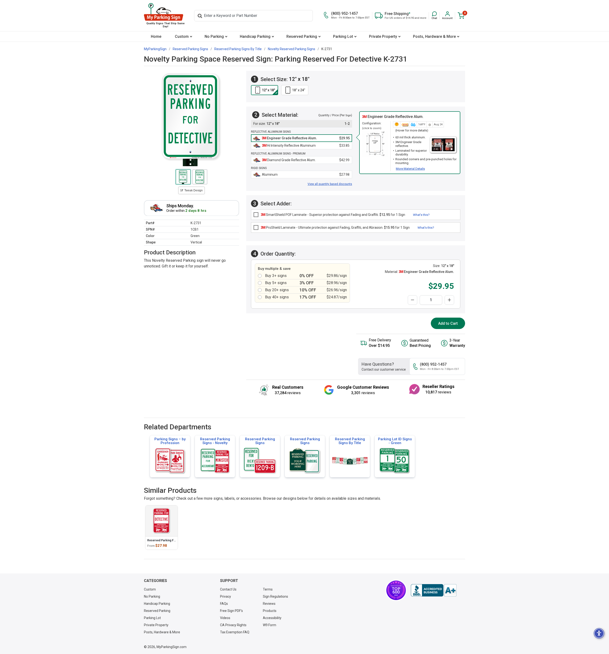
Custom (182, 36)
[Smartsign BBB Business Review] (434, 590)
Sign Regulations (275, 596)
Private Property (383, 36)
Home (156, 36)
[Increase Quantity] (449, 300)
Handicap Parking (255, 36)
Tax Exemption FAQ (234, 632)
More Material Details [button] (410, 168)
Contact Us (228, 589)
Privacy (225, 596)
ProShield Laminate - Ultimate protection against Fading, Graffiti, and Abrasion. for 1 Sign (335, 227)
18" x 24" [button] (298, 90)
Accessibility (272, 618)
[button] (434, 15)
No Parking (214, 36)
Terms (268, 589)
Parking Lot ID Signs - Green (395, 441)
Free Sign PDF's (231, 611)
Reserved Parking (301, 36)
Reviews (269, 604)
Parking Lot (343, 36)
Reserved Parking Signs (260, 441)
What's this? (421, 215)
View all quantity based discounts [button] (330, 184)
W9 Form (269, 625)
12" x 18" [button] (268, 90)
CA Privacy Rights (233, 625)
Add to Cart (448, 323)
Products (269, 611)
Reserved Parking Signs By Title (350, 441)
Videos (225, 618)
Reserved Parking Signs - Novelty (215, 441)
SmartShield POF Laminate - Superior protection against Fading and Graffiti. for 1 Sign (333, 215)
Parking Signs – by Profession (170, 441)
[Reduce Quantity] (412, 300)
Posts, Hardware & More (434, 36)
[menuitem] (156, 36)
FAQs (224, 604)
